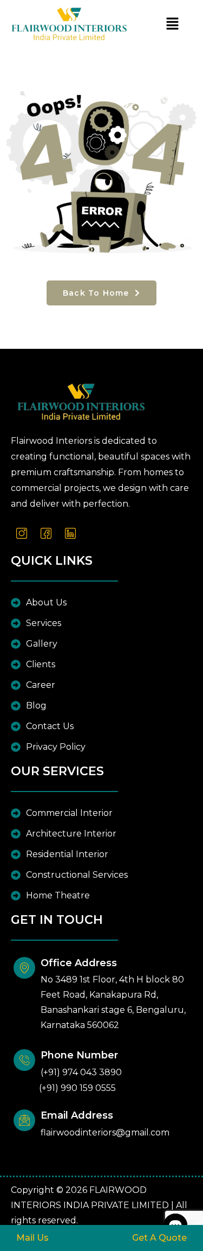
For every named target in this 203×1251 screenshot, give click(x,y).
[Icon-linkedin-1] (70, 533)
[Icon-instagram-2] (21, 533)
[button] (173, 24)
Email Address (77, 1115)
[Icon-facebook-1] (46, 533)
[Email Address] (24, 1120)
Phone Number (79, 1055)
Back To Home (97, 293)
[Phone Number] (24, 1060)
